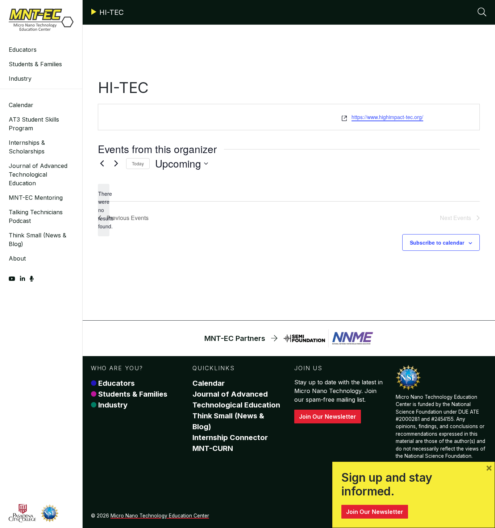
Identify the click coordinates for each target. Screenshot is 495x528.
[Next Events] (116, 163)
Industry (20, 78)
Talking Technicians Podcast (36, 216)
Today (138, 163)
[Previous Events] (102, 163)
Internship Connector (230, 437)
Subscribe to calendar (437, 242)
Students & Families (35, 64)
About (17, 258)
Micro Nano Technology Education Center (160, 516)
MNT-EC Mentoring (36, 197)
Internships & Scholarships (27, 147)
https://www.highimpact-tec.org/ (387, 117)
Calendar (21, 105)
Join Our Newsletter (327, 416)
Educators (23, 49)
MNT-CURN (212, 448)
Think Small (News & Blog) (37, 240)
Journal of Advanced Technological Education (38, 174)
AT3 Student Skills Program (34, 124)
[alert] (103, 210)
